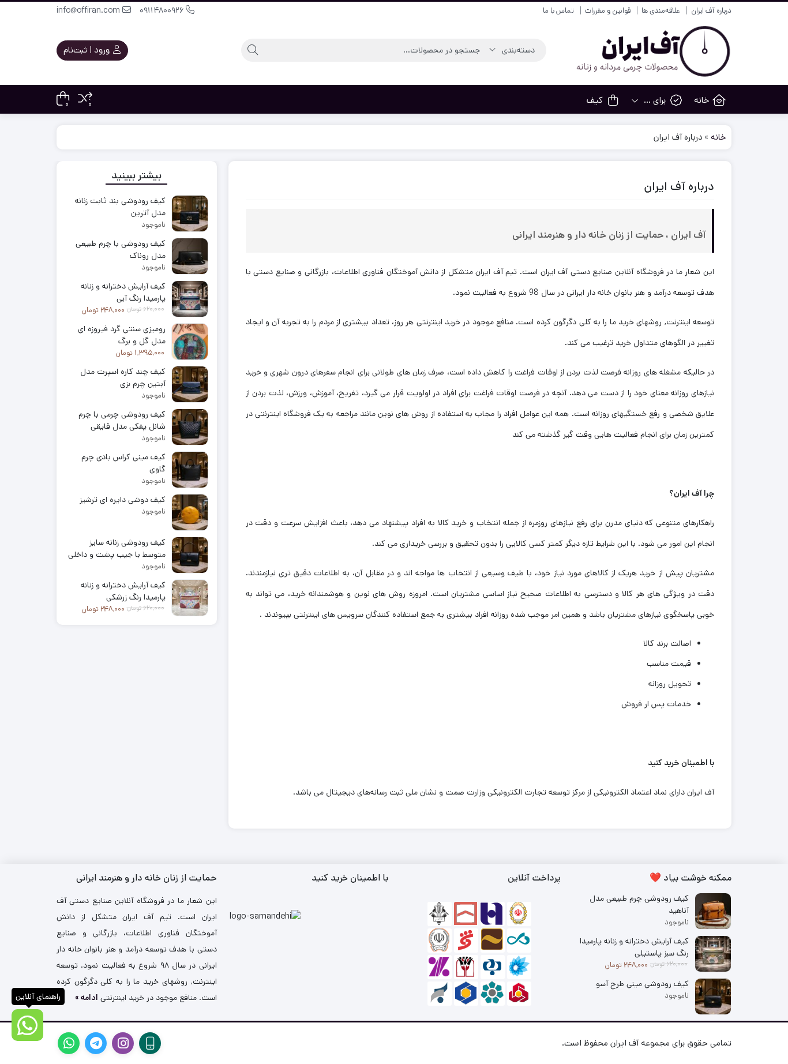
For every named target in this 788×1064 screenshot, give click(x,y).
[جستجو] (252, 50)
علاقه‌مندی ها (660, 10)
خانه (701, 100)
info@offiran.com (89, 10)
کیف (595, 100)
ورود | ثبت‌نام (87, 50)
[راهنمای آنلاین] (27, 1025)
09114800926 (163, 10)
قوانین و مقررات (608, 10)
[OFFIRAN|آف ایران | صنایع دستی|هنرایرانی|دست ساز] (652, 50)
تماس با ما (558, 10)
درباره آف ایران (711, 10)
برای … (653, 100)
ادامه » (86, 997)
